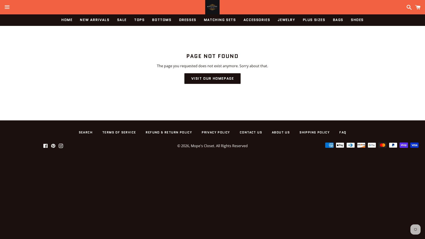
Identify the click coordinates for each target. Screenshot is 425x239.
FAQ (342, 132)
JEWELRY (286, 19)
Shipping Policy (314, 132)
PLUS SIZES (314, 19)
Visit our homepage (212, 78)
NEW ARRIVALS (94, 19)
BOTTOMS (161, 19)
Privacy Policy (216, 132)
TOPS (139, 19)
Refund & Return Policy (169, 132)
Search (86, 132)
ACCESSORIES (256, 19)
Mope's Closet (202, 145)
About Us (281, 132)
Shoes (357, 19)
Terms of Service (119, 132)
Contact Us (251, 132)
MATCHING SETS (220, 19)
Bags (338, 19)
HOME (66, 19)
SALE (122, 19)
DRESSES (187, 19)
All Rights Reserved (232, 145)
